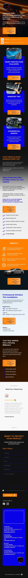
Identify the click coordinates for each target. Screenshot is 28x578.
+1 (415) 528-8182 (8, 528)
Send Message (8, 495)
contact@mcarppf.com (9, 532)
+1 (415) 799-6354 (8, 551)
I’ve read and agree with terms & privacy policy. (15, 490)
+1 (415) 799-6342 (8, 544)
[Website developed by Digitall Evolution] (22, 574)
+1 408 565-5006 (8, 536)
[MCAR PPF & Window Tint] (6, 7)
